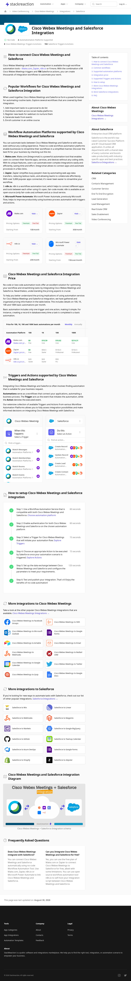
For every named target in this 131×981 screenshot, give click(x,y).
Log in (123, 4)
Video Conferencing (20, 11)
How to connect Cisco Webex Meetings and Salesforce (105, 62)
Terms (70, 935)
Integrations (65, 11)
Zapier (36, 68)
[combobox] (27, 421)
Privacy (71, 930)
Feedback (40, 940)
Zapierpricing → (20, 352)
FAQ (95, 95)
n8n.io (43, 68)
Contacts (39, 935)
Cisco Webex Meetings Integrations (31, 613)
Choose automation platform (42, 515)
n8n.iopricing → (20, 361)
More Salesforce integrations (106, 92)
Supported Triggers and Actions (107, 78)
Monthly (68, 324)
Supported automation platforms (108, 71)
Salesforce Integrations (45, 698)
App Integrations (11, 935)
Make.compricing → (22, 343)
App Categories (10, 930)
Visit (35, 213)
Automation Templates (13, 940)
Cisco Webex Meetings (44, 11)
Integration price (101, 75)
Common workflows (102, 68)
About (38, 930)
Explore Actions (34, 557)
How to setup (99, 82)
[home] (5, 11)
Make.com (27, 68)
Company (79, 4)
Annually (78, 324)
